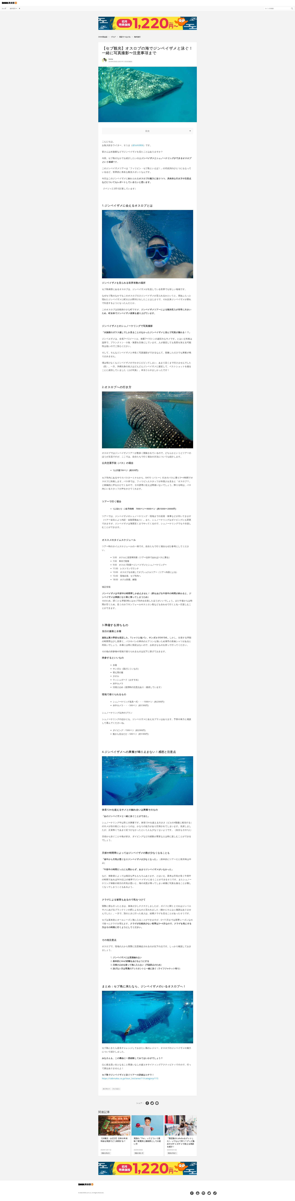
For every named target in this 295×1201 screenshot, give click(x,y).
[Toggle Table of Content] (147, 131)
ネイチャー (106, 1089)
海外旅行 (137, 37)
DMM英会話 (102, 37)
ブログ (113, 37)
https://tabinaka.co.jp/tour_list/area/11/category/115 (130, 1078)
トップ (4, 8)
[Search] (292, 8)
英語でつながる (125, 37)
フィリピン (116, 1089)
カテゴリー (13, 8)
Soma (111, 59)
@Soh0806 (137, 145)
